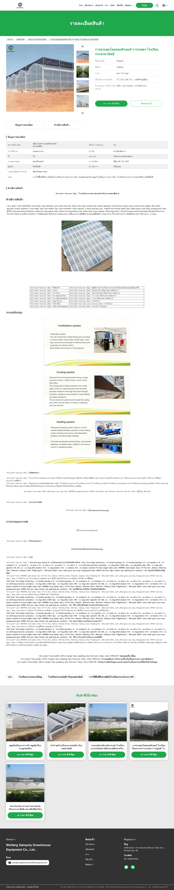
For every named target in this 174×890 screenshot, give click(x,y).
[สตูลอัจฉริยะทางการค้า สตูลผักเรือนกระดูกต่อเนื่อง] (25, 722)
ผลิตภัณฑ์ (99, 5)
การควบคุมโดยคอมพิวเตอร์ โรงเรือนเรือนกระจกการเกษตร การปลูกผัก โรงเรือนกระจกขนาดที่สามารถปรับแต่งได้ (149, 747)
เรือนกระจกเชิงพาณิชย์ (37, 40)
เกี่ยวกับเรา (89, 5)
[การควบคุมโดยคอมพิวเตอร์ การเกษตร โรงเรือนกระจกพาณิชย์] (40, 78)
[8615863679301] (126, 867)
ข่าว (106, 5)
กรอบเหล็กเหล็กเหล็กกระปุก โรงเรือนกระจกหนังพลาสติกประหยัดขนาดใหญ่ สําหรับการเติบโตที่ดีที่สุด (107, 747)
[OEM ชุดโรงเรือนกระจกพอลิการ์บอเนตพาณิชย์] (66, 722)
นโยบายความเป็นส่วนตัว (16, 887)
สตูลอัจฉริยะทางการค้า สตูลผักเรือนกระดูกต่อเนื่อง (25, 747)
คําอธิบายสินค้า (61, 125)
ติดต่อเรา (128, 5)
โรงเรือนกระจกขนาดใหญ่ (30, 677)
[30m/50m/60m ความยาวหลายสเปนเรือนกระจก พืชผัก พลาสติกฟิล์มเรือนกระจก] (25, 783)
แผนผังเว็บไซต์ (33, 887)
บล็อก (112, 5)
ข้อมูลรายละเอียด (24, 125)
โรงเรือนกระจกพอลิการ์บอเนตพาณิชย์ (65, 677)
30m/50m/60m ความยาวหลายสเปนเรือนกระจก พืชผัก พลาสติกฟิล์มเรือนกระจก (25, 808)
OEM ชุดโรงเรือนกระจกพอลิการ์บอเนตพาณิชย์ (66, 747)
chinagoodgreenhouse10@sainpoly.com (29, 863)
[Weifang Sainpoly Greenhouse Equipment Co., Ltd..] (20, 5)
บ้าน (81, 5)
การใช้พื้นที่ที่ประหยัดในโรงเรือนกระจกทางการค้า (111, 677)
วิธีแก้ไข (120, 5)
